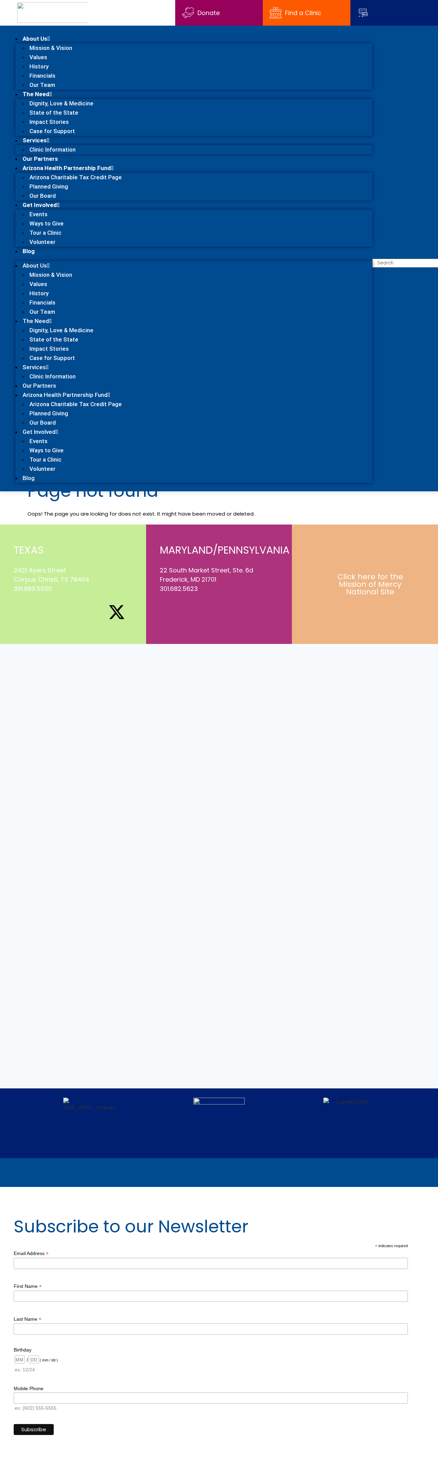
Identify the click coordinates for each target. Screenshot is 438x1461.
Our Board (42, 195)
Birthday (22, 1350)
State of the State (53, 112)
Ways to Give (46, 223)
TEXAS (29, 550)
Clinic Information (52, 149)
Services (35, 140)
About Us (35, 38)
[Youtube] (93, 612)
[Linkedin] (69, 612)
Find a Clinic (303, 13)
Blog (29, 251)
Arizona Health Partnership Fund (67, 168)
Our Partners (40, 158)
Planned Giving (48, 186)
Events (38, 214)
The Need (36, 94)
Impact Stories (49, 121)
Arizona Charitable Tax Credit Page (75, 177)
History (39, 66)
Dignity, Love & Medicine (61, 103)
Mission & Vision (50, 47)
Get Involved (40, 205)
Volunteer (42, 241)
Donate (208, 13)
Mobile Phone (28, 1388)
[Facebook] (22, 612)
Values (38, 57)
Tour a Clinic (45, 232)
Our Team (42, 84)
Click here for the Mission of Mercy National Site (370, 584)
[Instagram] (45, 612)
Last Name (27, 1319)
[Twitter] (192, 612)
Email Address (31, 1253)
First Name (28, 1286)
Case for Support (52, 131)
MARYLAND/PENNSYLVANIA (224, 550)
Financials (42, 75)
